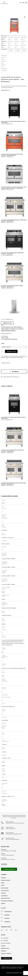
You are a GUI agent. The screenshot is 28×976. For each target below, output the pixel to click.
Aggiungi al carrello (11, 351)
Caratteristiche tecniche (10, 376)
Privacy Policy (9, 972)
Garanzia (3, 945)
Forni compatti (4, 888)
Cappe (2, 883)
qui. (21, 357)
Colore (2, 343)
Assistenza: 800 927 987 (10, 869)
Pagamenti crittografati (10, 832)
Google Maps (4, 863)
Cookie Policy (15, 972)
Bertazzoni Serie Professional (11, 339)
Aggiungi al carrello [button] (7, 322)
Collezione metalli (5, 880)
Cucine (7, 337)
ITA (20, 2)
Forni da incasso (5, 890)
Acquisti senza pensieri (9, 827)
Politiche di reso (5, 948)
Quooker (3, 903)
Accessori (3, 877)
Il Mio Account (7, 958)
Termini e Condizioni (6, 953)
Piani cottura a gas (5, 898)
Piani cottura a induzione (7, 900)
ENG (23, 2)
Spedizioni (3, 951)
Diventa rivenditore (5, 943)
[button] (26, 2)
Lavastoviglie (4, 895)
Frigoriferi (3, 893)
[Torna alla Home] (4, 2)
